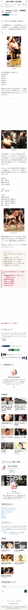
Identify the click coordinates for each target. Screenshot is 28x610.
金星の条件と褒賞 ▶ (9, 283)
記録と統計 (3, 515)
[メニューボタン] (1, 1)
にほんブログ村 (14, 534)
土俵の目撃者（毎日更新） (14, 1)
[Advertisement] (14, 114)
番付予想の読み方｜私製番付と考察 (8, 508)
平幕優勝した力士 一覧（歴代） (12, 265)
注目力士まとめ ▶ (8, 285)
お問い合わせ (18, 600)
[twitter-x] (14, 387)
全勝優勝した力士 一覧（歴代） (12, 257)
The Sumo (17, 606)
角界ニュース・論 (6, 14)
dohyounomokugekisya (14, 377)
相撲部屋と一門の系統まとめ (7, 512)
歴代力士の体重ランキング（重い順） (13, 259)
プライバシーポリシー (11, 600)
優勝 (17, 346)
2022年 (13, 346)
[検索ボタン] (26, 1)
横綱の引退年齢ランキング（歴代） (13, 261)
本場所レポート (4, 514)
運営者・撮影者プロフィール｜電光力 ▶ (9, 323)
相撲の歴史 (3, 517)
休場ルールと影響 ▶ (9, 281)
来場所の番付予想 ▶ (9, 279)
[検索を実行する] (25, 591)
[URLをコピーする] (18, 350)
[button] (10, 350)
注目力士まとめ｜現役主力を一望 (8, 510)
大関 (20, 346)
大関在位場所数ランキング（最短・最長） (14, 263)
